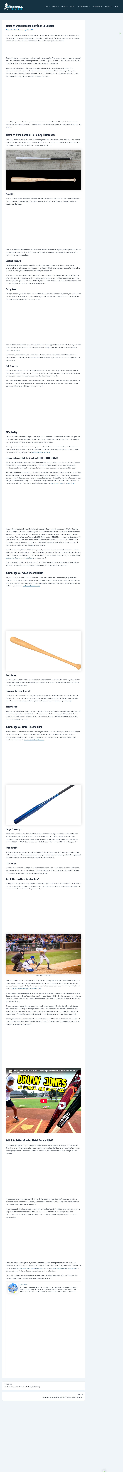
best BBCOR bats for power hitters (63, 483)
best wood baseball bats (31, 586)
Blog (116, 6)
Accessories (96, 6)
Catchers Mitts (83, 6)
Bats (46, 6)
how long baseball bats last (40, 452)
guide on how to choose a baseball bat (19, 558)
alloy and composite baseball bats (65, 1268)
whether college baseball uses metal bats (26, 988)
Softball (107, 6)
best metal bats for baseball (34, 740)
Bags (72, 6)
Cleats (64, 6)
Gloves (54, 6)
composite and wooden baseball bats (30, 1268)
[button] (48, 6)
